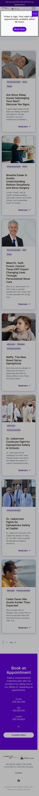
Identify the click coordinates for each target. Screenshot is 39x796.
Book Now (19, 29)
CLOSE (35, 14)
